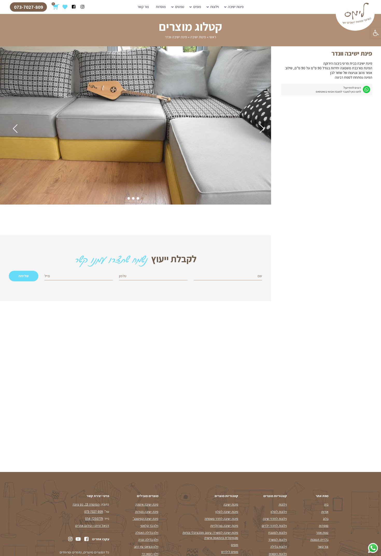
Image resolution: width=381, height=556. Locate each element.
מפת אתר (322, 532)
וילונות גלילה (278, 546)
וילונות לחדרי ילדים (274, 525)
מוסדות (161, 6)
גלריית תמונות (319, 539)
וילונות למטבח (277, 532)
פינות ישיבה (236, 6)
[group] (135, 126)
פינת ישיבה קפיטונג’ (145, 518)
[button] (376, 33)
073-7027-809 (28, 7)
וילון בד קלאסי (149, 525)
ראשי (212, 37)
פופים (197, 6)
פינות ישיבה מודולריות (224, 525)
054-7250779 (94, 518)
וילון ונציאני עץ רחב (146, 546)
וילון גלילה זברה (148, 539)
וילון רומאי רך (150, 554)
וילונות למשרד (277, 539)
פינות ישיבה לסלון (226, 511)
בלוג (325, 518)
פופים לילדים (229, 552)
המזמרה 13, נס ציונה (86, 504)
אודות (324, 511)
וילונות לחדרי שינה (275, 518)
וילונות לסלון (279, 511)
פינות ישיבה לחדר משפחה (221, 518)
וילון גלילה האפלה (146, 532)
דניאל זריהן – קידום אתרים (92, 525)
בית (326, 504)
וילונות (214, 6)
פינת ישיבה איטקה (146, 504)
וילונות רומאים (278, 554)
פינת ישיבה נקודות (146, 511)
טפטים (179, 6)
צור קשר (143, 6)
